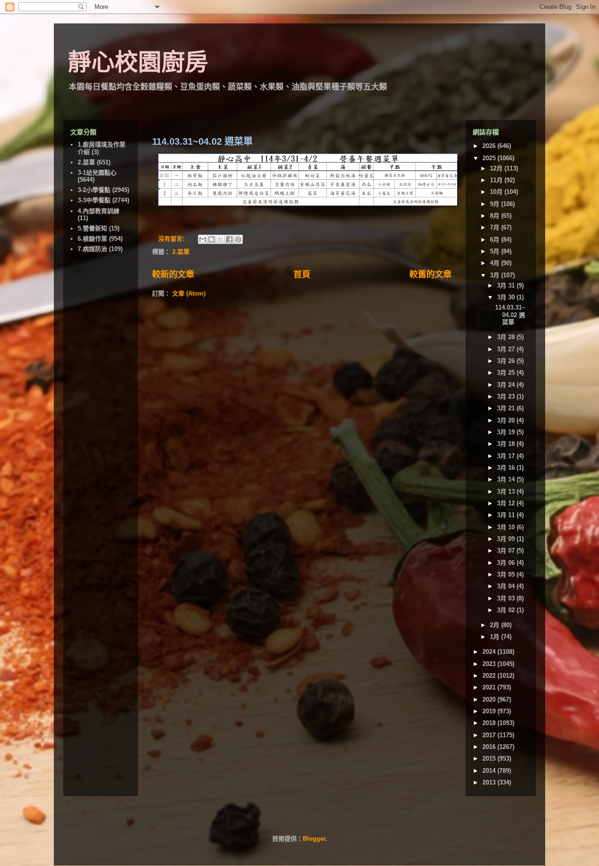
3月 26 (507, 360)
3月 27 (507, 349)
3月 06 (507, 562)
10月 (497, 191)
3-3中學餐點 (94, 200)
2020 (489, 699)
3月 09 (507, 538)
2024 (489, 651)
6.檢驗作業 (92, 238)
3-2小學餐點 (94, 189)
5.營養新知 (92, 228)
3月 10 (507, 527)
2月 (495, 625)
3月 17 (507, 455)
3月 (495, 275)
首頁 (301, 274)
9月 (495, 203)
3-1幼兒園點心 (97, 172)
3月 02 (507, 610)
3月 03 (507, 598)
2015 (489, 758)
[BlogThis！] (211, 239)
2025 (489, 158)
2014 (489, 770)
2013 (489, 782)
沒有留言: (172, 238)
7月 (495, 227)
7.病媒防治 (92, 248)
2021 (489, 687)
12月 (497, 168)
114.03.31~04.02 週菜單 (202, 141)
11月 (497, 180)
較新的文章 (173, 274)
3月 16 (507, 467)
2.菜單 (181, 251)
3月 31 (507, 285)
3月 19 (507, 432)
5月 (495, 251)
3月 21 (507, 408)
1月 (495, 636)
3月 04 (507, 586)
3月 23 (507, 396)
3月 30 (507, 297)
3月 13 (507, 491)
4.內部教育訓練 (98, 211)
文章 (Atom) (188, 293)
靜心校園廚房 (138, 62)
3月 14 (507, 479)
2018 (489, 722)
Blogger (314, 838)
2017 (489, 735)
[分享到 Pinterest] (238, 239)
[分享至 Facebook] (229, 239)
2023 (489, 663)
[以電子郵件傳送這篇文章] (202, 239)
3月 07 (507, 550)
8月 (495, 215)
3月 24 (507, 384)
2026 (489, 145)
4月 (495, 262)
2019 (489, 711)
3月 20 (507, 420)
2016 (489, 746)
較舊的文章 (430, 274)
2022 (489, 675)
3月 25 (507, 372)
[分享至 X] (220, 239)
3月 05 (507, 574)
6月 (495, 239)
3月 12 (507, 503)
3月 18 (507, 443)
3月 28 (507, 336)
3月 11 (507, 514)
